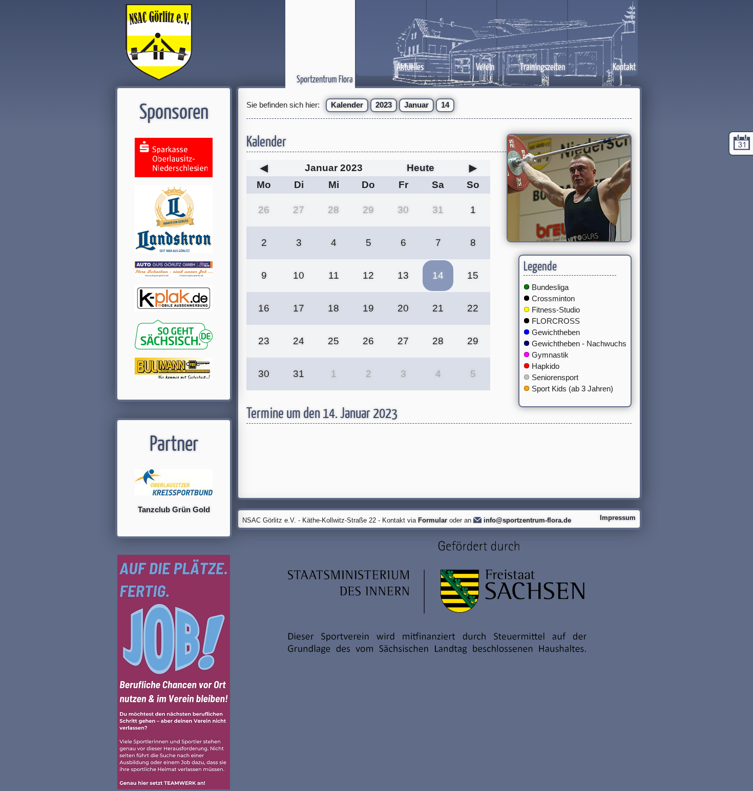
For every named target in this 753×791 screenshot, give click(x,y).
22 (472, 308)
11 (333, 275)
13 (403, 275)
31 (438, 209)
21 (438, 308)
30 (403, 209)
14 (445, 105)
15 (472, 275)
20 (403, 308)
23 (263, 341)
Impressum (618, 518)
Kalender (347, 105)
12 (368, 275)
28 (333, 209)
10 (298, 275)
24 (298, 341)
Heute (420, 167)
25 (333, 341)
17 (298, 308)
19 (368, 308)
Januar (416, 105)
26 (263, 209)
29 (368, 209)
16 (263, 308)
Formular (432, 520)
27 (298, 209)
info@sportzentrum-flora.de (527, 520)
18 (333, 308)
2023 (383, 105)
